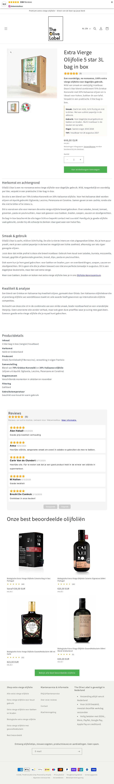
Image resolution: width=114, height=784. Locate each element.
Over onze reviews (49, 700)
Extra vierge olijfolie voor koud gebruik (20, 701)
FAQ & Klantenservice (50, 693)
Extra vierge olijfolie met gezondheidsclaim (18, 727)
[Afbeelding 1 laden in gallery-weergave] (13, 107)
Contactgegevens (91, 775)
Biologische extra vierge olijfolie (21, 719)
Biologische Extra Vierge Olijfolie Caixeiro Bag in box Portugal (28, 579)
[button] (6, 29)
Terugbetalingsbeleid (74, 775)
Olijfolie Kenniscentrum (89, 275)
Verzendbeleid (58, 778)
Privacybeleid (59, 775)
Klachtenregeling (48, 712)
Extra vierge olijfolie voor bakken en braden (21, 711)
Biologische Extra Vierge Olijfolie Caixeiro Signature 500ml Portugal (81, 579)
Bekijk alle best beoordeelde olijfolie (57, 672)
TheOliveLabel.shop (29, 775)
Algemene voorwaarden (41, 778)
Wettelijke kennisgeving (75, 778)
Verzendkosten (90, 146)
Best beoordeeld (14, 735)
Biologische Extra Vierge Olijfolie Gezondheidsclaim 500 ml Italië (31, 653)
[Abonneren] (79, 751)
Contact (44, 706)
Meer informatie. (69, 420)
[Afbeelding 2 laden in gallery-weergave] (25, 107)
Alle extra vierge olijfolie (18, 693)
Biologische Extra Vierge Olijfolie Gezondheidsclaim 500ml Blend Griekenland (81, 650)
